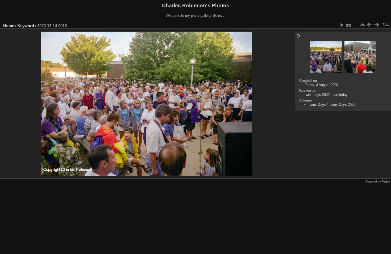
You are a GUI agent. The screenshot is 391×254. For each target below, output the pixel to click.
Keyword (25, 25)
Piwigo (386, 181)
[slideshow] (341, 25)
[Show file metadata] (348, 25)
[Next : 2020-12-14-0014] (376, 25)
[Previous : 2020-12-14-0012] (369, 25)
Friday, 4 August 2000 (321, 85)
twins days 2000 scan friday (326, 95)
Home (8, 25)
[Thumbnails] (362, 25)
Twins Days (317, 105)
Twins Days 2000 (342, 105)
